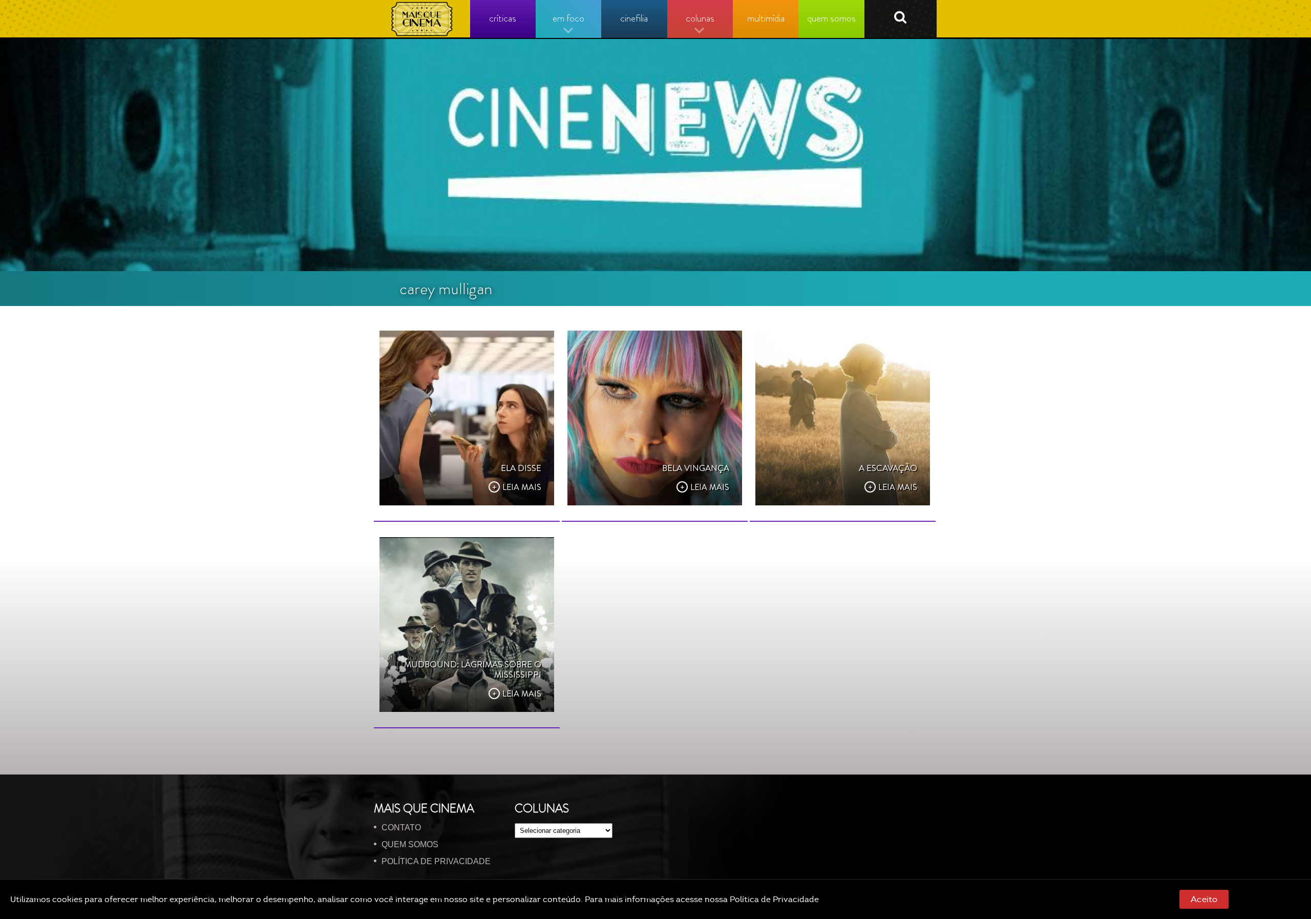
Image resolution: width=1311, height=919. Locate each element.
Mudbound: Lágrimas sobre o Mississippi (472, 669)
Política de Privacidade (774, 899)
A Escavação (888, 468)
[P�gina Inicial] (422, 19)
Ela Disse (521, 468)
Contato (401, 827)
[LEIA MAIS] (466, 418)
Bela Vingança (695, 468)
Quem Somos (410, 844)
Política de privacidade (436, 861)
